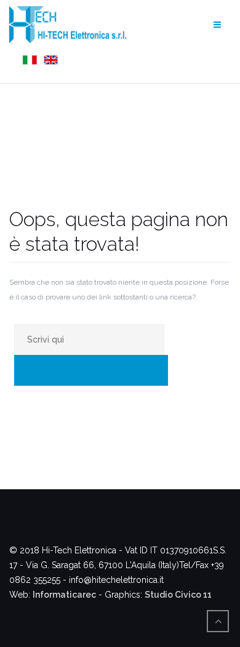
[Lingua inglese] (49, 60)
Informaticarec (64, 595)
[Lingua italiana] (28, 60)
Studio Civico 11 (178, 595)
